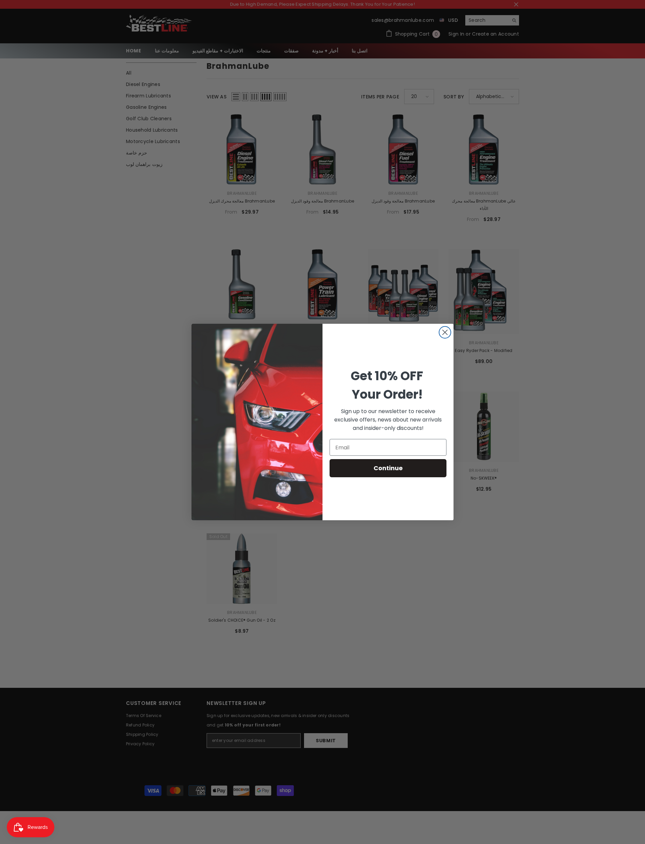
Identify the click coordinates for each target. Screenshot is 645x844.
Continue (388, 468)
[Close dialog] (445, 332)
